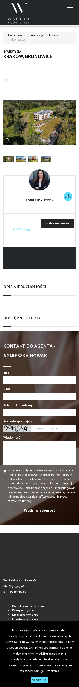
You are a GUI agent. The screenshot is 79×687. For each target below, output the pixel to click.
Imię (6, 373)
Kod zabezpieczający (18, 421)
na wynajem (28, 606)
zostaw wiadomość (57, 223)
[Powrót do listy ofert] (6, 81)
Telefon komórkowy (17, 405)
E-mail (7, 389)
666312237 (22, 229)
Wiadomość (11, 438)
